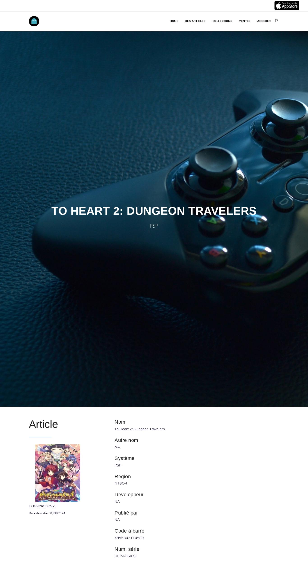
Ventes (245, 21)
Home (174, 21)
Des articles (195, 21)
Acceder (264, 21)
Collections (222, 21)
